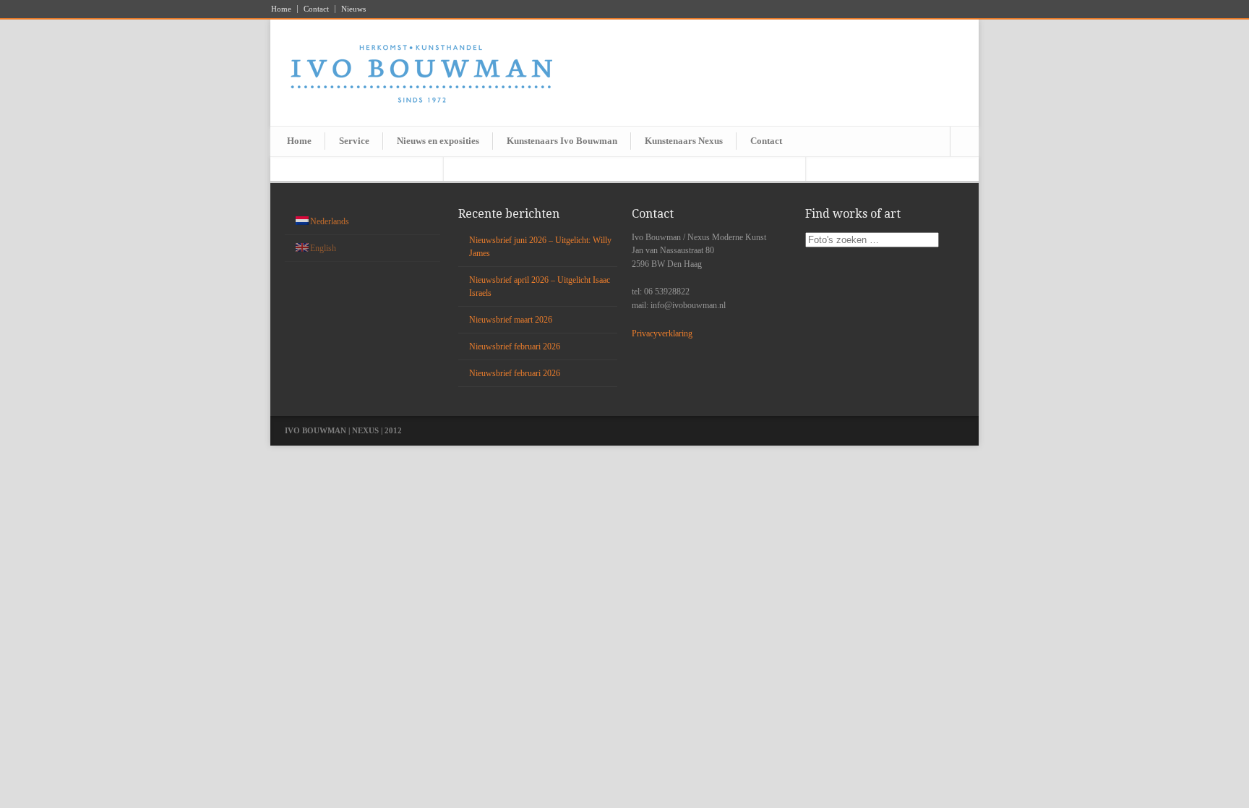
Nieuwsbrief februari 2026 (514, 346)
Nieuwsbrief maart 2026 (510, 320)
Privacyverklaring (662, 333)
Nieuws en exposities (438, 140)
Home (281, 9)
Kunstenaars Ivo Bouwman (562, 140)
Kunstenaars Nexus (684, 140)
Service (354, 140)
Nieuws (353, 9)
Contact (316, 9)
